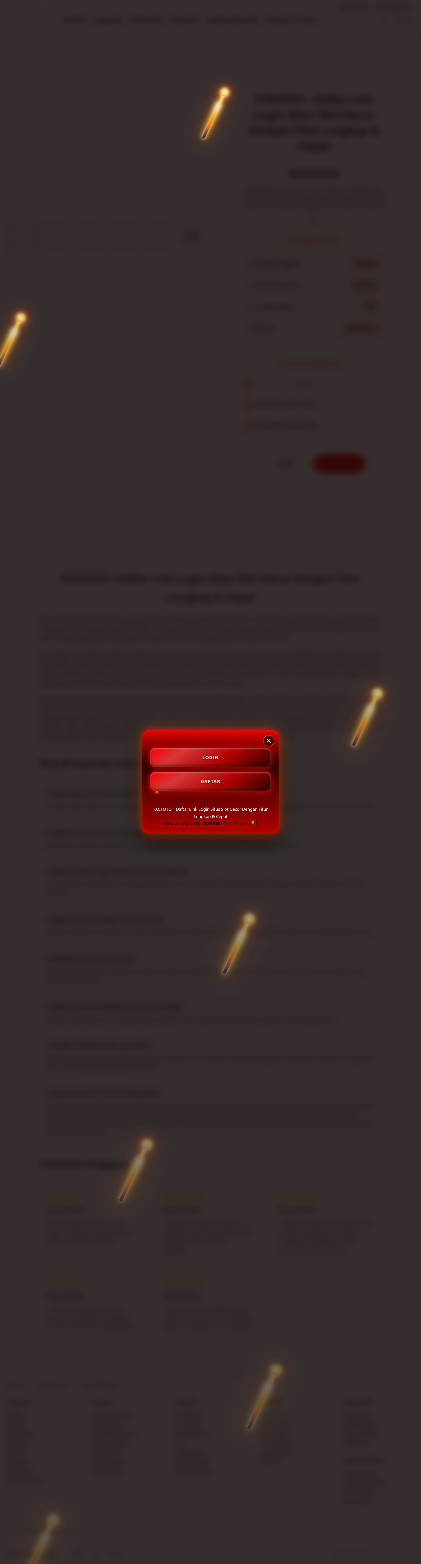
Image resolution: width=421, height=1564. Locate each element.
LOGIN (210, 757)
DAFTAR (210, 781)
